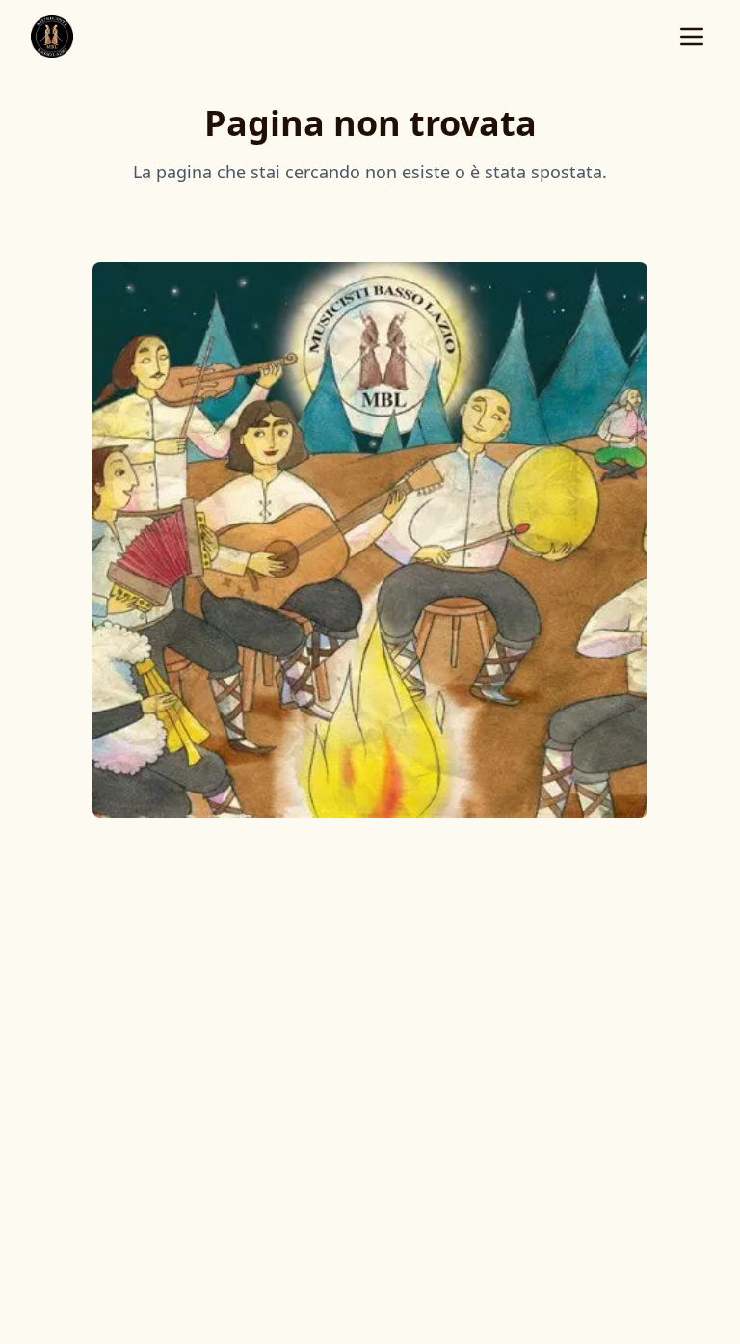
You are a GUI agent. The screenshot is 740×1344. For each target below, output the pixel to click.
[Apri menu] (691, 36)
